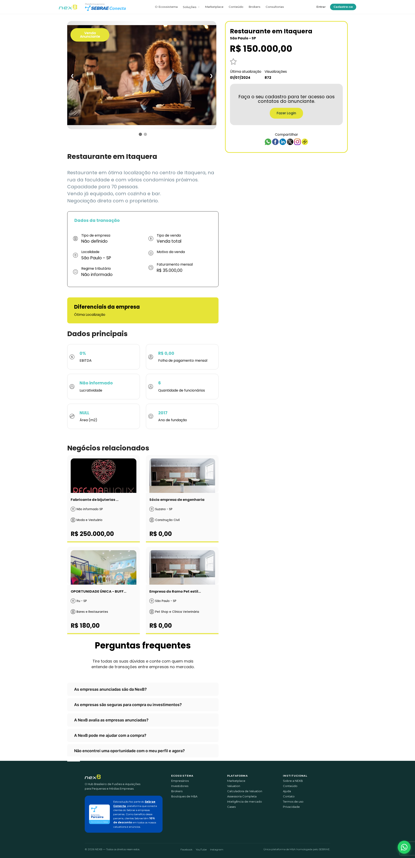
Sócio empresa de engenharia (176, 499)
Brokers (254, 6)
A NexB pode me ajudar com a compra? (110, 735)
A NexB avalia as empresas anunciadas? (111, 720)
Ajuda (287, 791)
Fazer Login (286, 113)
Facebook (186, 849)
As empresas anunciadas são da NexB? (110, 689)
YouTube (201, 849)
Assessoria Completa (242, 796)
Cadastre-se (343, 6)
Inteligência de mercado (244, 801)
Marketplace (214, 6)
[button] (404, 847)
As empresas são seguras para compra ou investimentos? (128, 704)
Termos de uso (293, 801)
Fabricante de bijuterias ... (94, 499)
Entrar (321, 6)
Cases (231, 806)
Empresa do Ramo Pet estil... (175, 591)
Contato (289, 796)
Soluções (189, 7)
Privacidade (291, 806)
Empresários (180, 780)
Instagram (216, 849)
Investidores (179, 786)
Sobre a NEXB (293, 780)
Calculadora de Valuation (244, 791)
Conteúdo (236, 6)
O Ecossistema (166, 6)
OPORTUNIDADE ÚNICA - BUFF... (98, 591)
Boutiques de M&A (184, 796)
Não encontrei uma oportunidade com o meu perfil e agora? (129, 750)
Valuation (233, 786)
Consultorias (275, 6)
